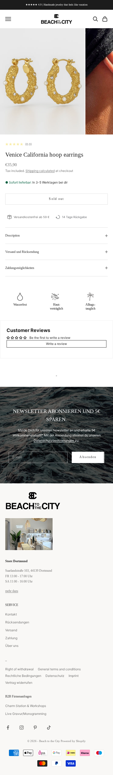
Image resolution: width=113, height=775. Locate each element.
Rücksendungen (17, 622)
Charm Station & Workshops (25, 706)
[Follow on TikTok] (49, 727)
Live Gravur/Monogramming (25, 714)
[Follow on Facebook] (8, 727)
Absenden (87, 457)
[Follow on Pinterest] (35, 727)
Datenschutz (54, 676)
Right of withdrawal (19, 669)
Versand (11, 630)
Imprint (74, 676)
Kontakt (11, 614)
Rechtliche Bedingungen (23, 676)
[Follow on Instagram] (21, 727)
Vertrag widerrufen (18, 683)
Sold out (56, 199)
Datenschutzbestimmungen (54, 440)
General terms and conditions (59, 669)
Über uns (11, 646)
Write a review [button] (56, 344)
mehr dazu (11, 591)
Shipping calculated (40, 171)
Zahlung (11, 638)
